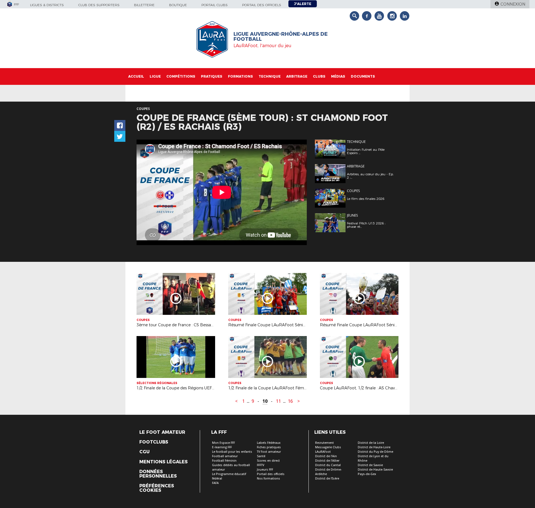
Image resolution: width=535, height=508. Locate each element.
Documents (363, 76)
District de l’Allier (327, 461)
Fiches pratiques (269, 447)
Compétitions (180, 76)
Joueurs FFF (265, 469)
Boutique (178, 4)
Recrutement (324, 443)
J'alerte (302, 4)
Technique (270, 76)
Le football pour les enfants (232, 452)
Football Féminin (224, 461)
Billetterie (144, 4)
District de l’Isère (327, 478)
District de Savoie (370, 465)
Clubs (319, 76)
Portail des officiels (261, 4)
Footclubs (153, 442)
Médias (338, 76)
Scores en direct (268, 461)
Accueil (136, 76)
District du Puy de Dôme (375, 452)
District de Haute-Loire (374, 447)
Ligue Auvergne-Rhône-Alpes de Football (281, 36)
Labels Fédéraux (269, 443)
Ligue (155, 76)
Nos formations (268, 478)
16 (290, 401)
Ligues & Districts (47, 4)
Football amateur (225, 456)
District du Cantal (328, 465)
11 (278, 401)
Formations (240, 76)
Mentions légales (163, 462)
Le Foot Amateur (162, 432)
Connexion (512, 4)
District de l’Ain (326, 456)
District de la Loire (371, 443)
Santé (261, 456)
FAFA (215, 483)
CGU (144, 452)
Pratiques (211, 76)
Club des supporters (99, 4)
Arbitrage (296, 76)
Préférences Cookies (156, 488)
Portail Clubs (214, 4)
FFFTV (260, 465)
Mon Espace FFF (223, 443)
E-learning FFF (222, 447)
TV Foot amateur (269, 452)
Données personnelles (158, 473)
